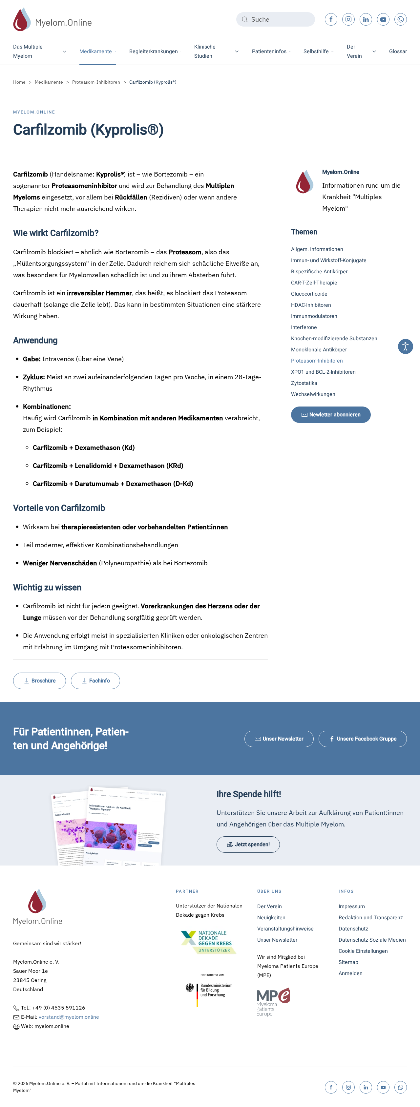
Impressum (352, 906)
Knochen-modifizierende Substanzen (334, 339)
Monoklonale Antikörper (319, 350)
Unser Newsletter (283, 739)
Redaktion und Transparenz (371, 918)
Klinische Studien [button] (205, 51)
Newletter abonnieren (335, 415)
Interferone (304, 327)
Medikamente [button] (95, 51)
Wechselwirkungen (313, 394)
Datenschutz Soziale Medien (372, 940)
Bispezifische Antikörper (319, 272)
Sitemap (348, 962)
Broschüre (44, 681)
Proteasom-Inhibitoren (317, 361)
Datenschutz (353, 929)
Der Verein (269, 906)
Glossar (398, 51)
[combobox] (275, 19)
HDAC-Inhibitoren (311, 305)
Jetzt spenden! (252, 844)
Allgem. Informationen (317, 249)
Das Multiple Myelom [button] (28, 51)
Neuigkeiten (271, 918)
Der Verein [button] (354, 51)
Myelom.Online (34, 112)
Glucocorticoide (309, 294)
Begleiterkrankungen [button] (153, 51)
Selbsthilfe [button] (316, 51)
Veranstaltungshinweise (285, 929)
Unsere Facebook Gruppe (367, 739)
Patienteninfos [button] (269, 51)
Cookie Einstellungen (363, 951)
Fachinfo (99, 681)
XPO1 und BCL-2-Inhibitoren (323, 372)
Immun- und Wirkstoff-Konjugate (329, 260)
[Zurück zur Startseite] (52, 19)
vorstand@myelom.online (69, 1016)
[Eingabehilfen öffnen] (405, 346)
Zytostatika (304, 383)
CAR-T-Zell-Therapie (314, 283)
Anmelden (351, 973)
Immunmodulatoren (314, 316)
